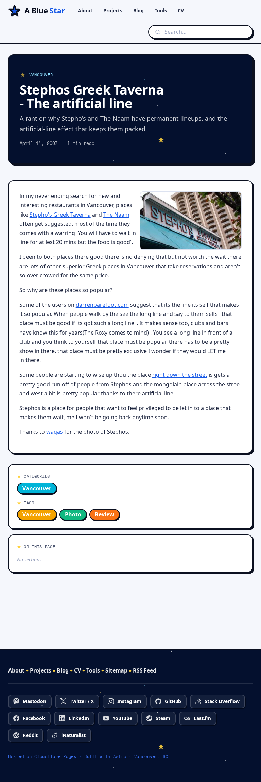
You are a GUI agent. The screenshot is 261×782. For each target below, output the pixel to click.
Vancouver (36, 488)
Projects (112, 10)
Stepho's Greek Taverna (60, 214)
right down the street (179, 374)
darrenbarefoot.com (102, 304)
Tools (161, 10)
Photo (73, 514)
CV (181, 10)
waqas (55, 432)
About (85, 10)
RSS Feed (144, 670)
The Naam (116, 214)
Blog (138, 10)
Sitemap (116, 670)
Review (104, 514)
